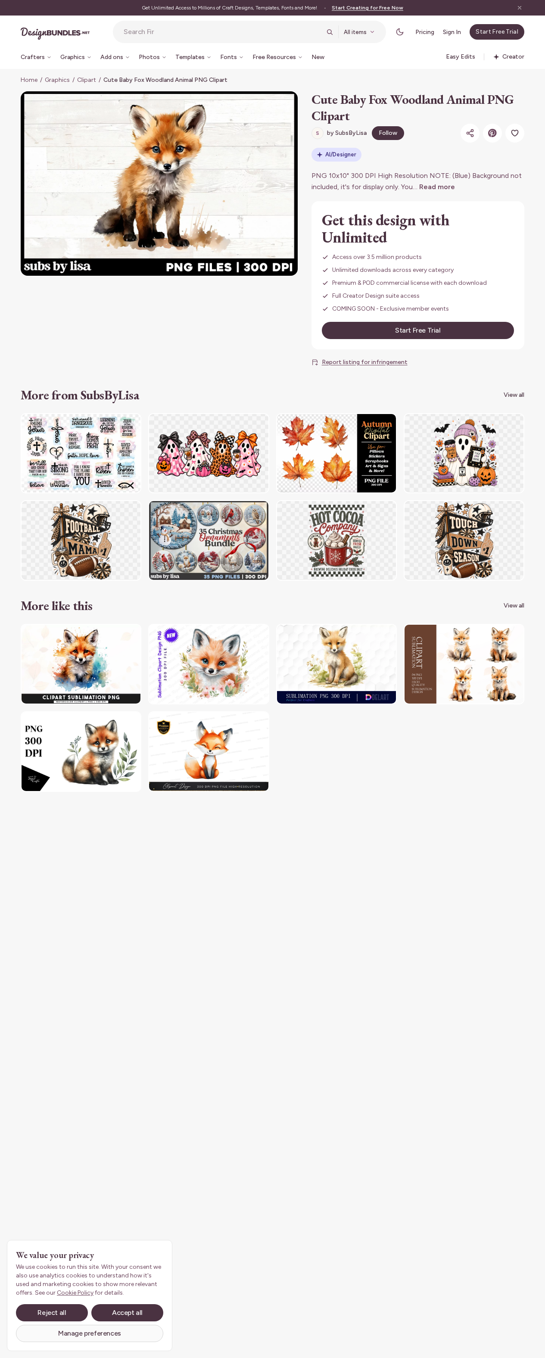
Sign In (452, 32)
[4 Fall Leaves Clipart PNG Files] (336, 453)
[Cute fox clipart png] (208, 751)
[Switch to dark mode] (400, 32)
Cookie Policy (75, 1292)
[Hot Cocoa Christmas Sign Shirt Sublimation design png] (336, 540)
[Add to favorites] (514, 133)
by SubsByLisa (341, 133)
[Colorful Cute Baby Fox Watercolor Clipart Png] (81, 664)
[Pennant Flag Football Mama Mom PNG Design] (81, 540)
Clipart (86, 80)
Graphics (57, 80)
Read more (437, 187)
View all (514, 395)
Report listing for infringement (365, 362)
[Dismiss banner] (519, 8)
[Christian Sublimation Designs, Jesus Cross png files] (81, 453)
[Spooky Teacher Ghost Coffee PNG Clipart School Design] (464, 453)
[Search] (329, 32)
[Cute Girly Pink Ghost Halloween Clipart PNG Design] (208, 453)
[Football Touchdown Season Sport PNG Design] (464, 540)
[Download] (111, 425)
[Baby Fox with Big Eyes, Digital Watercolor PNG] (81, 751)
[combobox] (222, 32)
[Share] (470, 133)
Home (29, 80)
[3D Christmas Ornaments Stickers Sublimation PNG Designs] (208, 540)
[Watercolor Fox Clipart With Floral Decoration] (208, 664)
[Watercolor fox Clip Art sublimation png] (464, 664)
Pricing (424, 32)
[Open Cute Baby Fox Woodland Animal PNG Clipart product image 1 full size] (159, 183)
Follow (388, 133)
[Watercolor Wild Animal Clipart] (336, 664)
